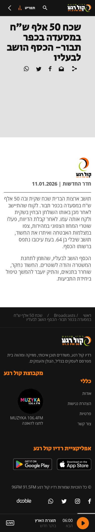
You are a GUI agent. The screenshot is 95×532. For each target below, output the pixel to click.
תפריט (30, 8)
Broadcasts (64, 315)
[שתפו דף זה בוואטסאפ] (26, 69)
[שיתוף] (74, 69)
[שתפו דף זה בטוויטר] (38, 69)
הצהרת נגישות (79, 403)
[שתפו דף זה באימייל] (61, 69)
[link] (74, 460)
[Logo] (79, 8)
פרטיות (85, 413)
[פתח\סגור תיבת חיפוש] (45, 8)
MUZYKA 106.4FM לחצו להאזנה (26, 420)
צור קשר (84, 423)
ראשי (87, 315)
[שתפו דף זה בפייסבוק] (50, 69)
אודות (86, 393)
